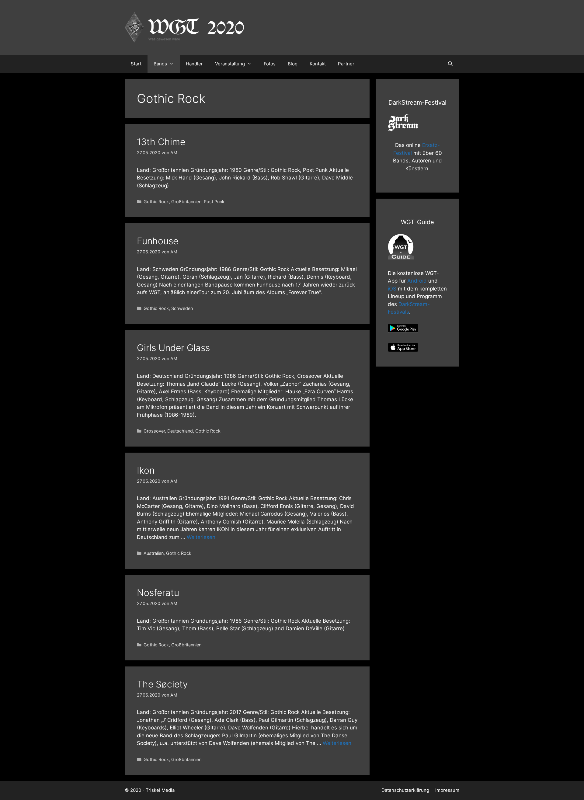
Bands (160, 64)
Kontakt (318, 64)
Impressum (447, 790)
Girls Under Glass (173, 347)
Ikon (146, 470)
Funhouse (157, 240)
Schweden (182, 308)
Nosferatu (158, 592)
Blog (292, 64)
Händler (194, 64)
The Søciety (162, 684)
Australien (154, 553)
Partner (346, 64)
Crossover (154, 430)
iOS (392, 289)
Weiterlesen (201, 537)
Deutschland (180, 430)
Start (136, 64)
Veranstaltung (230, 64)
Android (417, 281)
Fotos (270, 64)
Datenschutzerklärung (405, 790)
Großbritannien (186, 201)
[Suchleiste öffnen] (450, 64)
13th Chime (161, 141)
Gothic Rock (156, 201)
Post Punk (214, 201)
